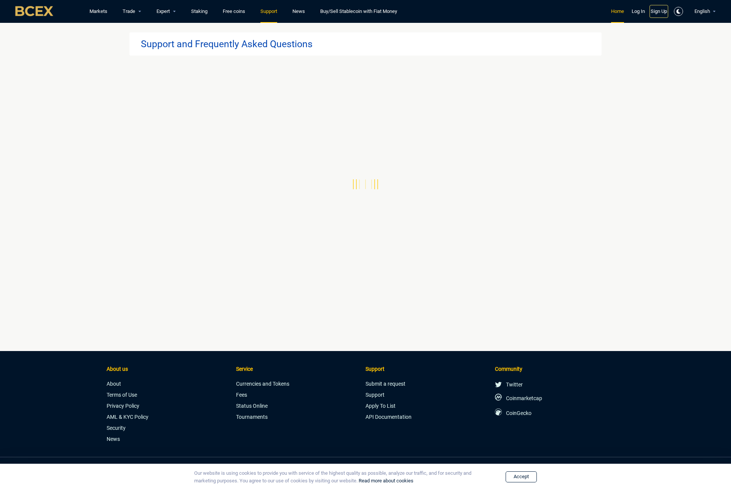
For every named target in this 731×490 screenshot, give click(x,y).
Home (617, 11)
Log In (638, 11)
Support (268, 11)
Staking (199, 11)
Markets (98, 11)
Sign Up (659, 11)
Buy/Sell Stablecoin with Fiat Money (358, 11)
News (298, 11)
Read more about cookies (386, 481)
